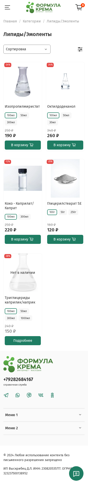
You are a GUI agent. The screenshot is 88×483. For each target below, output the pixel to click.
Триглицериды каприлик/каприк (20, 300)
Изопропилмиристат (22, 106)
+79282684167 (18, 379)
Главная (10, 21)
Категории (32, 21)
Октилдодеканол (61, 106)
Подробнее (22, 340)
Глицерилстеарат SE (64, 203)
